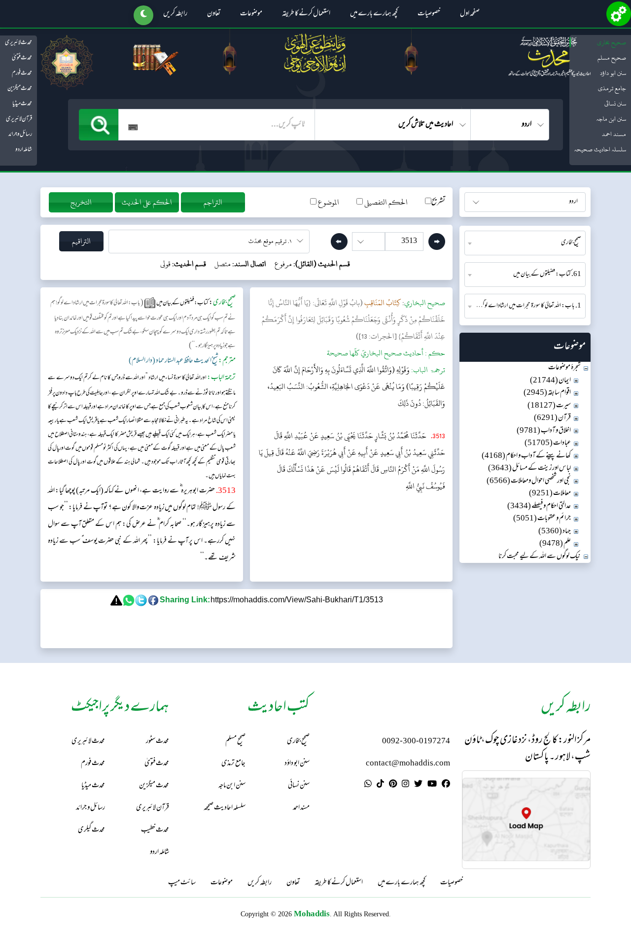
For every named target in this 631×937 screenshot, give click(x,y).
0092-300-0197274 (416, 741)
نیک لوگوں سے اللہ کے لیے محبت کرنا (539, 557)
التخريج (81, 202)
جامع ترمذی (612, 88)
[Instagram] (405, 785)
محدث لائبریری (18, 43)
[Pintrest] (393, 785)
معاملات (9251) (550, 493)
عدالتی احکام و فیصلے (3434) (539, 506)
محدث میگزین (19, 89)
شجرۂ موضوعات (564, 368)
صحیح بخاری (611, 42)
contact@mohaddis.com (408, 764)
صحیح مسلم (611, 58)
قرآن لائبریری (19, 119)
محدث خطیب (155, 830)
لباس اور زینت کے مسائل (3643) (529, 468)
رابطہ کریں (175, 14)
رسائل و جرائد (20, 134)
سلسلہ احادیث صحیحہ (600, 149)
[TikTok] (380, 785)
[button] (143, 15)
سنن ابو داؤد (613, 73)
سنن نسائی (615, 103)
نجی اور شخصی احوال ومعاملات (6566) (529, 481)
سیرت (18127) (549, 406)
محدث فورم (22, 73)
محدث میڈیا (22, 104)
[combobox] (525, 243)
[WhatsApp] (368, 785)
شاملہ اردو (23, 150)
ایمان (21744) (550, 381)
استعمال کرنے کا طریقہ (306, 14)
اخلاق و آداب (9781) (544, 431)
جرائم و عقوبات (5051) (542, 519)
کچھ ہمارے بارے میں (374, 14)
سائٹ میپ (182, 883)
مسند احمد (614, 134)
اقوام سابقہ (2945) (547, 393)
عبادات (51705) (548, 443)
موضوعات (251, 14)
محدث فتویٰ (22, 58)
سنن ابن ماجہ (611, 119)
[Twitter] (418, 785)
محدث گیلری (91, 830)
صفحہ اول (470, 14)
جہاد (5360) (554, 531)
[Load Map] (526, 819)
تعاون (213, 14)
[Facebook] (446, 785)
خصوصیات (429, 14)
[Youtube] (432, 785)
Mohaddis (312, 913)
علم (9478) (555, 544)
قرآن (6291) (552, 418)
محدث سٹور (157, 741)
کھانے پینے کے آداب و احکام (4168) (526, 456)
